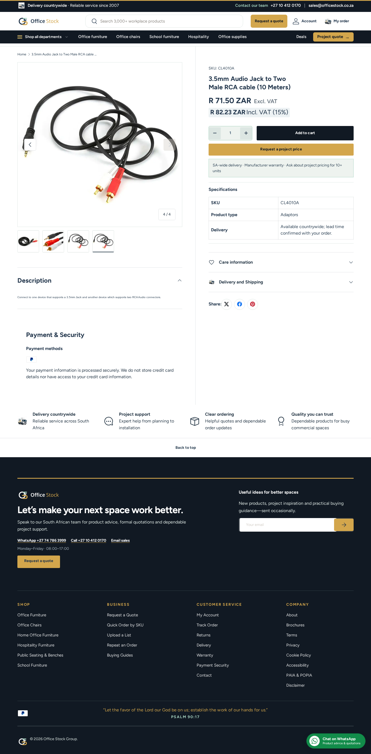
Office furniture (92, 36)
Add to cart (305, 133)
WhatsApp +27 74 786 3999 (41, 540)
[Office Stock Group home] (47, 495)
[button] (338, 21)
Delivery (204, 645)
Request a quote (38, 561)
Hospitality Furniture (35, 645)
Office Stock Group (60, 739)
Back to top (185, 447)
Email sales (120, 540)
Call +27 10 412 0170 (88, 540)
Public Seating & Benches (40, 655)
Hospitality (198, 36)
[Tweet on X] (226, 304)
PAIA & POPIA (299, 675)
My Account (208, 615)
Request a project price (281, 149)
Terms (291, 635)
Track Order (207, 625)
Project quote (333, 37)
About (292, 615)
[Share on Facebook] (239, 304)
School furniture (164, 36)
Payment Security (213, 665)
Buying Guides (120, 655)
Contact (204, 675)
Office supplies (232, 36)
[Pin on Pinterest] (252, 304)
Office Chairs (29, 625)
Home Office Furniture (37, 635)
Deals (301, 36)
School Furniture (32, 665)
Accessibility (297, 665)
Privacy (293, 645)
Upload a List (119, 635)
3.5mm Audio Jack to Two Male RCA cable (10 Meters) (64, 54)
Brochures (295, 625)
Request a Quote (122, 615)
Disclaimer (295, 685)
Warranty (205, 655)
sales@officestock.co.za (331, 5)
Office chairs (128, 36)
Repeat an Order (122, 645)
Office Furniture (31, 615)
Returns (203, 635)
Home (21, 54)
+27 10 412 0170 (286, 5)
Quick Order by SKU (125, 625)
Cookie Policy (298, 655)
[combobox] (164, 21)
